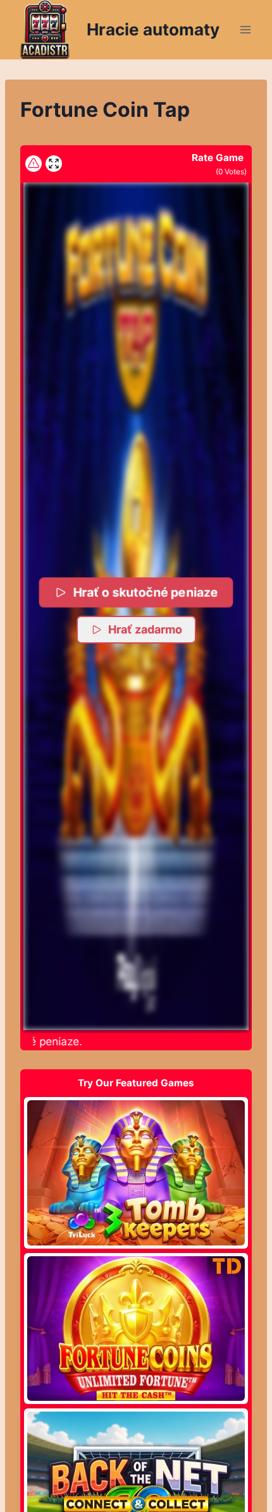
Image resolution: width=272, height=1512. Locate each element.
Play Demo (136, 1172)
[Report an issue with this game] (33, 163)
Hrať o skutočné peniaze (145, 592)
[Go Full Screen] (54, 163)
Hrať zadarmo (145, 629)
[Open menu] (245, 29)
